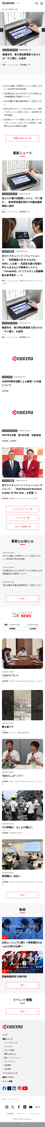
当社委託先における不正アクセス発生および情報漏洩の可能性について (23, 95)
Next (43, 30)
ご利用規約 (10, 1114)
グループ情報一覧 (22, 526)
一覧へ (23, 598)
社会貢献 (33, 629)
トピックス (8, 1046)
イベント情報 (7, 1081)
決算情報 (13, 441)
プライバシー (22, 1114)
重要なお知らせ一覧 (23, 138)
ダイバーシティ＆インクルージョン (23, 681)
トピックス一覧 (23, 517)
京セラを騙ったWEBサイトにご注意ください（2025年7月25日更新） (23, 87)
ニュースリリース (10, 1042)
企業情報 (5, 391)
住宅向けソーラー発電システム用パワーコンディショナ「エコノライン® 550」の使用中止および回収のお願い (23, 122)
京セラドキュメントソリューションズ (24, 498)
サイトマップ (34, 1114)
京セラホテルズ (23, 732)
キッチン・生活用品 (27, 65)
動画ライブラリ (8, 1077)
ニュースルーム (10, 9)
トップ (5, 1035)
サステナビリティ (16, 833)
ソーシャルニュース (10, 1073)
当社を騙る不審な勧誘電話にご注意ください (23, 103)
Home (4, 1099)
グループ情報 (9, 1050)
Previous (1, 30)
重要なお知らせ (10, 1054)
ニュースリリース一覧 (22, 509)
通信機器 (23, 211)
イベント (13, 732)
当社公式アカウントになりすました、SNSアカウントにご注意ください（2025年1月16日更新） (23, 111)
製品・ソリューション (10, 65)
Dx (29, 211)
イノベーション (32, 625)
